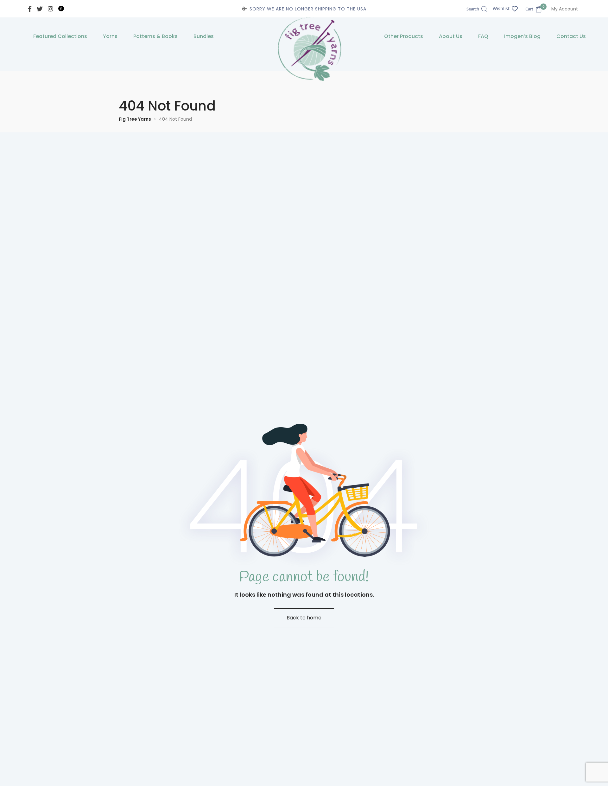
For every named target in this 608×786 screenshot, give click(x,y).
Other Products (403, 36)
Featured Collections (60, 36)
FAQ (483, 36)
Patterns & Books (155, 36)
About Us (450, 36)
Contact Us (571, 36)
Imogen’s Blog (522, 36)
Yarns (110, 36)
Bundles (203, 36)
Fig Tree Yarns (135, 119)
